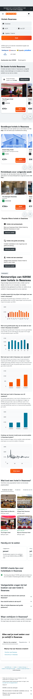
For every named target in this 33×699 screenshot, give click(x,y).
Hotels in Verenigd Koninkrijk (8, 668)
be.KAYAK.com (8, 667)
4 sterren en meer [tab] (7, 490)
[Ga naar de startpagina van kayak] (11, 14)
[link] (10, 232)
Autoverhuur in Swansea (11, 654)
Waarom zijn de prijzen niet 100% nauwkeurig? (12, 694)
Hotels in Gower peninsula (23, 668)
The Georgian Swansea (9, 196)
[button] (31, 9)
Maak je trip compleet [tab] (10, 642)
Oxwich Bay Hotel (7, 150)
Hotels (14, 667)
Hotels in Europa (22, 667)
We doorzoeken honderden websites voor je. (16, 691)
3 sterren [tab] (17, 490)
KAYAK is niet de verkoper (10, 688)
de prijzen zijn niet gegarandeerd (10, 682)
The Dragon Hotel (7, 99)
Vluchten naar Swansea (11, 652)
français (20, 9)
